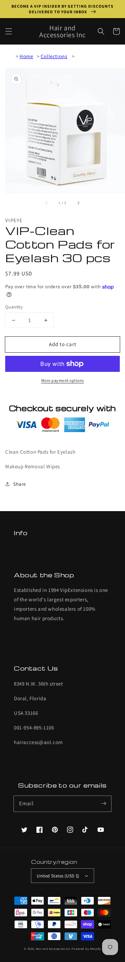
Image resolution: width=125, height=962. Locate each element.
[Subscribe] (103, 803)
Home (26, 56)
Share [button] (19, 484)
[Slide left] (47, 202)
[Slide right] (78, 202)
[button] (8, 31)
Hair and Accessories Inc (53, 949)
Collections (54, 56)
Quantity (14, 307)
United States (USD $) (58, 876)
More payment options (62, 380)
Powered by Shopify (86, 949)
